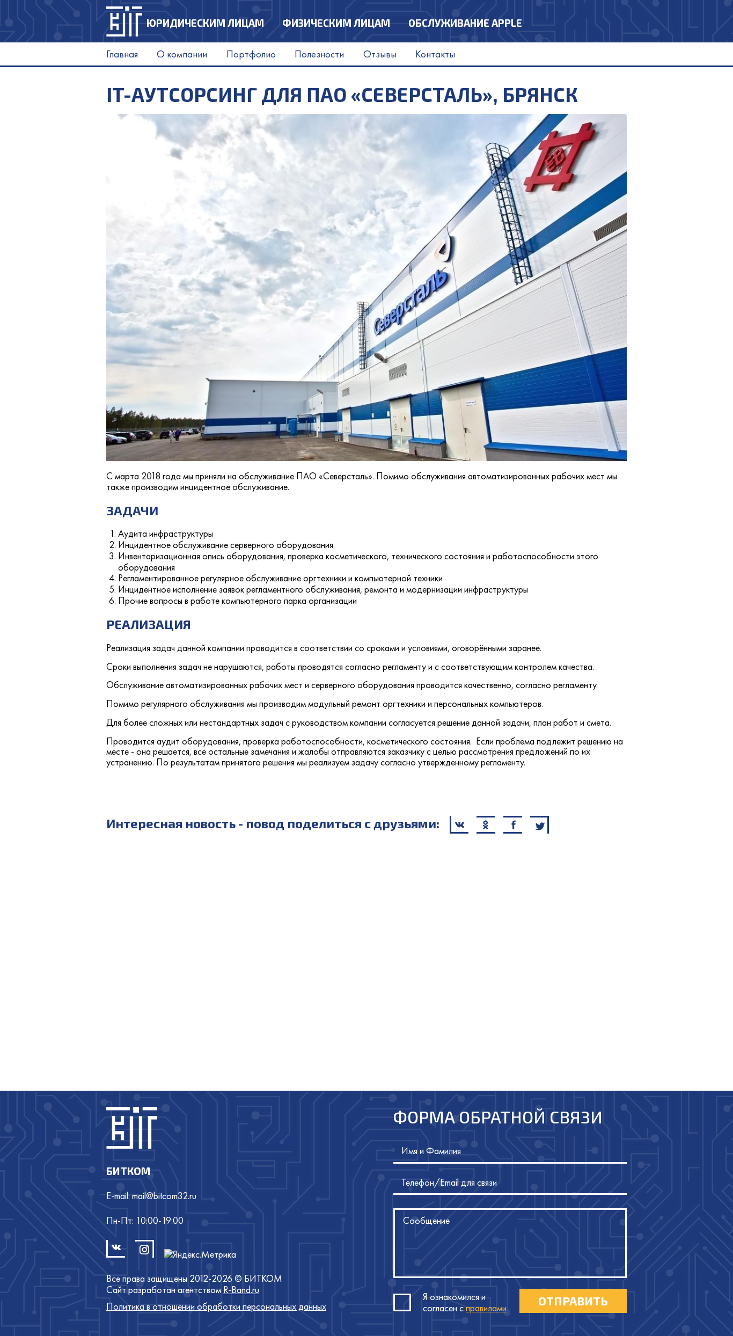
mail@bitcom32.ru (164, 1195)
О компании (182, 54)
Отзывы (380, 54)
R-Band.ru (241, 1290)
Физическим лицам (336, 23)
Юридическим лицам (205, 23)
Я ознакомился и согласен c (465, 1301)
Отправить (573, 1301)
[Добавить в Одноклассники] (486, 825)
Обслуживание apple (465, 23)
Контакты (435, 54)
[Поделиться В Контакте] (459, 825)
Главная (122, 54)
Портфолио (251, 54)
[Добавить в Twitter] (539, 825)
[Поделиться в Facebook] (512, 825)
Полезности (319, 54)
